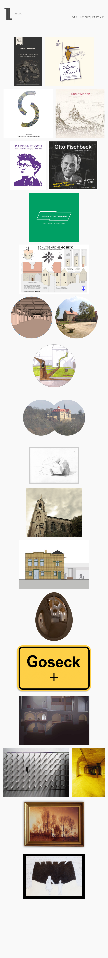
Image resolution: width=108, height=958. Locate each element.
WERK (75, 17)
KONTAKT (85, 17)
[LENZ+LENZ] (12, 13)
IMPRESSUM (98, 17)
